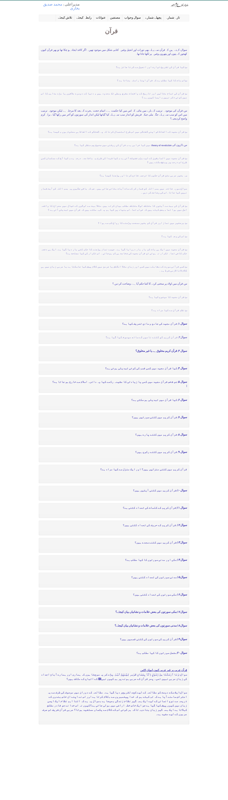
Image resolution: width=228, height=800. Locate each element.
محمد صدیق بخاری (61, 6)
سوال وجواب (132, 18)
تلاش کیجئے (65, 18)
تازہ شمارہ (173, 18)
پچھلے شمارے (153, 18)
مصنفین (115, 18)
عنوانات (101, 18)
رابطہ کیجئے (84, 18)
